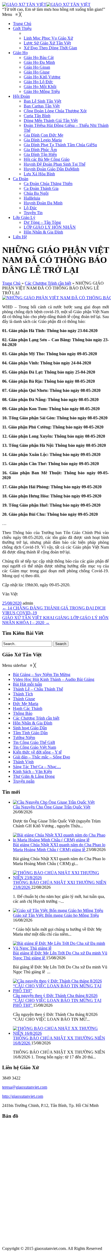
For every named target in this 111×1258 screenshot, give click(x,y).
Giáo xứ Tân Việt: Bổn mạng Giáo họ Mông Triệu (56, 915)
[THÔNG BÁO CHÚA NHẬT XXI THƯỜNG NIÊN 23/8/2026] (61, 877)
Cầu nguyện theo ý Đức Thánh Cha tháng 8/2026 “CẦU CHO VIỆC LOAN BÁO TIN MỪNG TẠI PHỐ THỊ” (57, 1000)
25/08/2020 (12, 603)
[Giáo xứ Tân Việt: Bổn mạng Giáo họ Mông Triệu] (58, 910)
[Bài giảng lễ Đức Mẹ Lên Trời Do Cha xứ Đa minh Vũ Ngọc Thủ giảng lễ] (61, 948)
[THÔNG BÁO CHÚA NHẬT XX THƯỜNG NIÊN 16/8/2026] (61, 1033)
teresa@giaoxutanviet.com (24, 1087)
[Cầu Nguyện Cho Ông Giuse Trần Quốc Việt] (54, 802)
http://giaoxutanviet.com (22, 1096)
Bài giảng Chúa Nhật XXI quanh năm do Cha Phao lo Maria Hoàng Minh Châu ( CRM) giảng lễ (59, 847)
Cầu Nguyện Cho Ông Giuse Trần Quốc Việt (51, 807)
